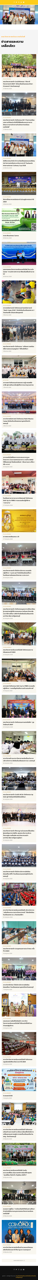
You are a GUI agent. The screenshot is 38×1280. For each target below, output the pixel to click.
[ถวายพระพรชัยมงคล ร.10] (19, 525)
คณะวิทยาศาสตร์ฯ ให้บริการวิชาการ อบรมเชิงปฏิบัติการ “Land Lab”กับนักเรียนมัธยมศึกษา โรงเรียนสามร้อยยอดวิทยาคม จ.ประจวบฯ (17, 572)
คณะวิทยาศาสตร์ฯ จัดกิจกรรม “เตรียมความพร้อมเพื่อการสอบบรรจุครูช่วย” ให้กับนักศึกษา (18, 347)
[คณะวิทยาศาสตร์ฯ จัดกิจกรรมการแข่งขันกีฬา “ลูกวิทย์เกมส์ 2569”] (19, 712)
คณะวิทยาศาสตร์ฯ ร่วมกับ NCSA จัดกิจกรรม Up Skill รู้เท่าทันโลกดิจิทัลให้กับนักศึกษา (18, 795)
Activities (5, 380)
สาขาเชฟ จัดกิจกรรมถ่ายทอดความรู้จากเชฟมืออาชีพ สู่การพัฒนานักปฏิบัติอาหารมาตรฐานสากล (18, 383)
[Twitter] (16, 2)
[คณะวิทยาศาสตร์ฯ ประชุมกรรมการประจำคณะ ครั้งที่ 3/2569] (19, 938)
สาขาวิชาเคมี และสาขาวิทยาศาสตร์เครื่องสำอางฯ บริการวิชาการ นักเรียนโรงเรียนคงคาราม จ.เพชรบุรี (19, 759)
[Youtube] (21, 2)
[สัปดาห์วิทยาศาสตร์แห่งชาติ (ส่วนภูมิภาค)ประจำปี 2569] (19, 189)
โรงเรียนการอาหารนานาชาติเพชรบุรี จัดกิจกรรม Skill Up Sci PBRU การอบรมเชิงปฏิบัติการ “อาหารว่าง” (18, 500)
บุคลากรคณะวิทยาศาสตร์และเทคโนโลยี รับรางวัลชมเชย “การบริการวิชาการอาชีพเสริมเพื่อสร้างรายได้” (18, 271)
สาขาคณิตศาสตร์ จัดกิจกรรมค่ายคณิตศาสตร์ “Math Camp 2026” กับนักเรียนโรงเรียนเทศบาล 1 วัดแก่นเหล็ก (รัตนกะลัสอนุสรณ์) (18, 310)
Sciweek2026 (8, 1095)
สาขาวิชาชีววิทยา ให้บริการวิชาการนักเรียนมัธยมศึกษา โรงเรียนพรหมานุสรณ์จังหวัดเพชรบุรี (18, 986)
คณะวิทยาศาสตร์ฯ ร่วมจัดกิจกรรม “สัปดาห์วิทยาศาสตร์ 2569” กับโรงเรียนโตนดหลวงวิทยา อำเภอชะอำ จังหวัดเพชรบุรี (18, 83)
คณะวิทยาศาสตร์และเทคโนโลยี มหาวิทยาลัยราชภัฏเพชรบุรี (26, 1276)
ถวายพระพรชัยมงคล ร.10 (11, 536)
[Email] (23, 2)
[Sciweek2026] (19, 1084)
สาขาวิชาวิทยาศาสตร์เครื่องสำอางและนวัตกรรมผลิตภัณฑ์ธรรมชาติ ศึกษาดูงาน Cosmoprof (18, 1248)
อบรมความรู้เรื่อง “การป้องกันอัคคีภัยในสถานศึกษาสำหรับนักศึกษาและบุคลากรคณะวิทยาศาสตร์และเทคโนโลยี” (19, 1211)
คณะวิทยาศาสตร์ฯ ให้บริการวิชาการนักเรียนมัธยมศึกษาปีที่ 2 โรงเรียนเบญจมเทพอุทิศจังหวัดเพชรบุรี (18, 873)
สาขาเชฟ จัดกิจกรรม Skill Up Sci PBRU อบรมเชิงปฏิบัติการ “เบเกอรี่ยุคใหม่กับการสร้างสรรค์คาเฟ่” (19, 687)
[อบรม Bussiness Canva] (19, 224)
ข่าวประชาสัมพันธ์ (7, 79)
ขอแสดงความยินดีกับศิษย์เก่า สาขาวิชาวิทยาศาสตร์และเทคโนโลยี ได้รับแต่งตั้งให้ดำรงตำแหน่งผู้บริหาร (17, 1023)
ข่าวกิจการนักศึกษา (7, 647)
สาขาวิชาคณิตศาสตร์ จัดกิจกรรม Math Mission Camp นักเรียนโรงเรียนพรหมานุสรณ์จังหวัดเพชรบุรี (18, 421)
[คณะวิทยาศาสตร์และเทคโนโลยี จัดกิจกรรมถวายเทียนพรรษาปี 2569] (19, 639)
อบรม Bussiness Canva (11, 235)
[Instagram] (18, 2)
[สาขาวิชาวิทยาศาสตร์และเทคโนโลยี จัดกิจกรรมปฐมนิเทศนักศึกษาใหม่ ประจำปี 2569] (19, 1049)
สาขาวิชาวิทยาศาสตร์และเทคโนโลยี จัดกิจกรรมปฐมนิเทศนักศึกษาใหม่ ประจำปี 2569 (17, 1060)
